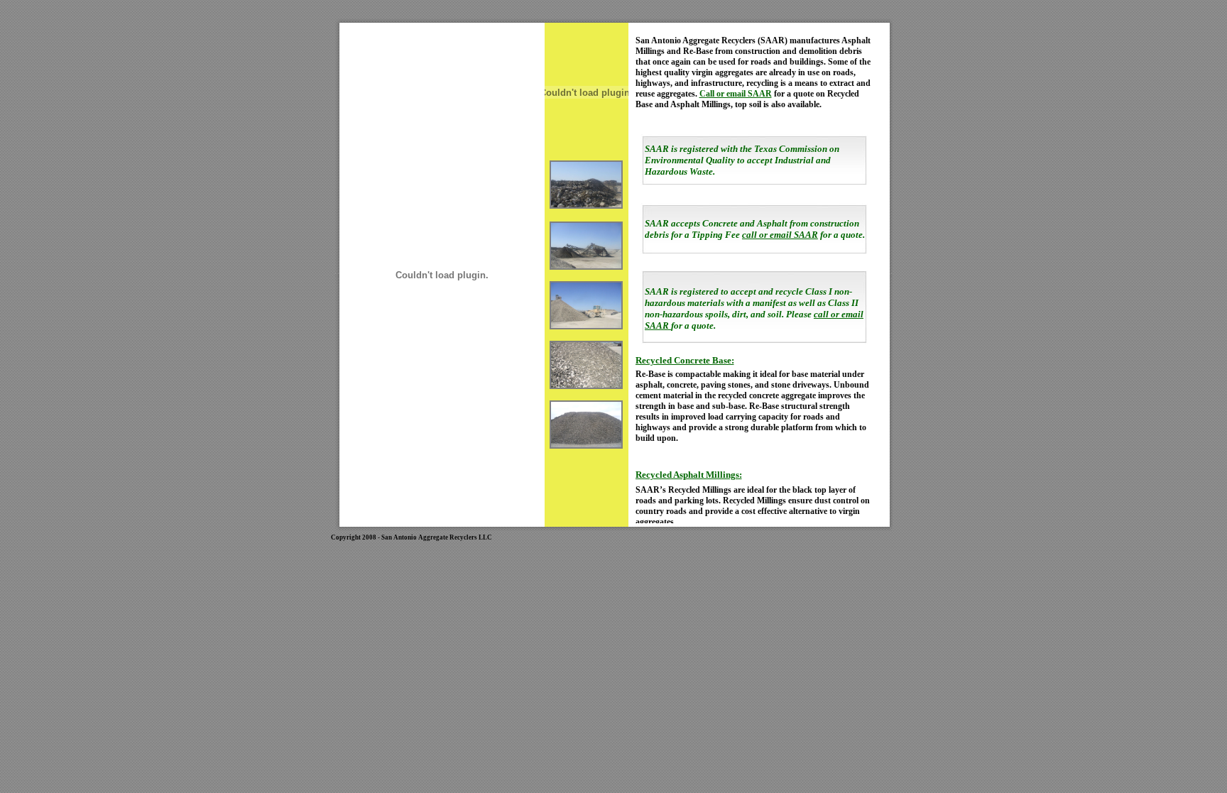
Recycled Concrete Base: (685, 360)
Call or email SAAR (735, 94)
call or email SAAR (780, 234)
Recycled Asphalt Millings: (689, 474)
